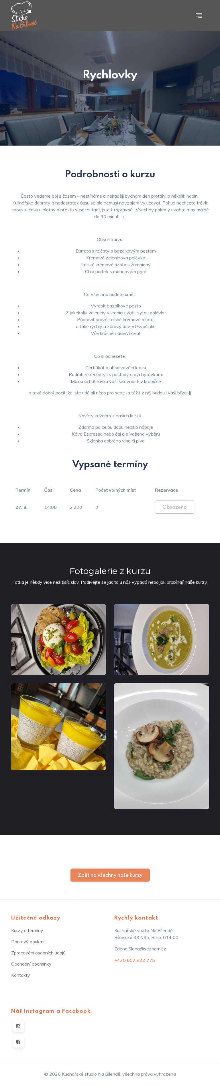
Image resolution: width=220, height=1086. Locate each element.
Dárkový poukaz (28, 941)
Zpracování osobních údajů (38, 953)
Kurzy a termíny (27, 930)
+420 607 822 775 (134, 960)
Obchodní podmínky (31, 964)
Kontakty (20, 975)
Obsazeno (174, 507)
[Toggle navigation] (198, 15)
